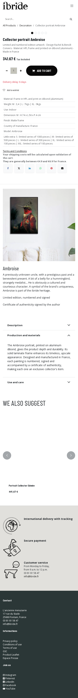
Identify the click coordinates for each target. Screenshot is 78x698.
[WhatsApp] (40, 168)
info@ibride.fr (31, 576)
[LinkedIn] (29, 168)
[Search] (71, 19)
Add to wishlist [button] (13, 90)
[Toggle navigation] (72, 5)
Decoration (26, 25)
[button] (6, 31)
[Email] (62, 168)
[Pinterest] (51, 168)
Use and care (15, 382)
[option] (39, 455)
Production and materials (23, 335)
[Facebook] (7, 168)
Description (15, 325)
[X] (18, 168)
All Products (9, 25)
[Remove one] (7, 70)
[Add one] (21, 70)
